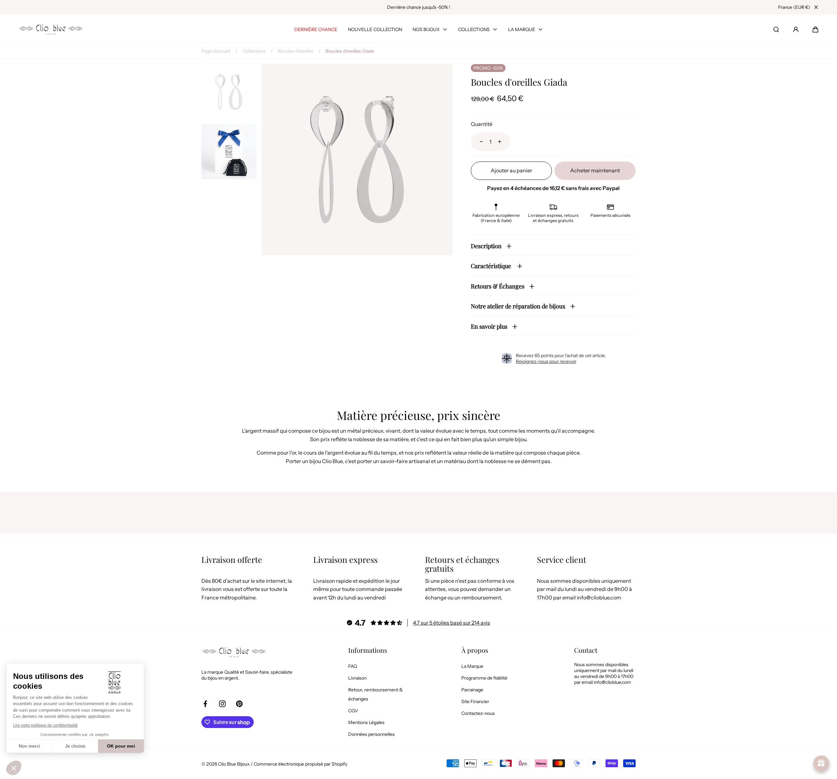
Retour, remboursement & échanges (375, 694)
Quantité (481, 124)
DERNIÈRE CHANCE (315, 29)
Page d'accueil (215, 51)
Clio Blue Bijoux (234, 764)
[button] (815, 29)
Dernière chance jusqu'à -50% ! (418, 7)
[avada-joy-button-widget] (821, 763)
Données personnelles (371, 734)
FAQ (352, 666)
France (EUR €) (794, 7)
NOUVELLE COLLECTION (375, 29)
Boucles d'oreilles (295, 51)
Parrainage (472, 690)
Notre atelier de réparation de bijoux (518, 306)
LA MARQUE (521, 29)
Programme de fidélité (484, 678)
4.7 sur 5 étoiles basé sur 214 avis (451, 622)
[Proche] (816, 7)
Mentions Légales (366, 722)
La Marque (472, 666)
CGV (353, 711)
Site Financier (475, 701)
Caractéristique (491, 266)
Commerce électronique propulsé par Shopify (300, 764)
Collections (254, 51)
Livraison (357, 678)
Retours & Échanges (497, 286)
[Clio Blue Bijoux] (51, 29)
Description (486, 246)
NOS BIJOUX (426, 29)
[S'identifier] (796, 29)
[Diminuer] (477, 141)
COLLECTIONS (474, 29)
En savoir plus (489, 326)
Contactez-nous (478, 713)
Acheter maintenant (595, 170)
